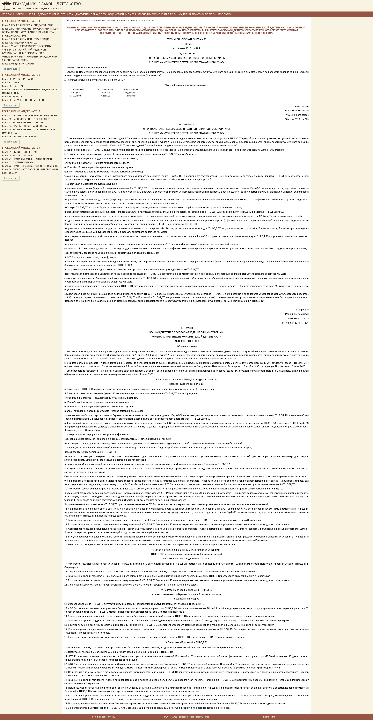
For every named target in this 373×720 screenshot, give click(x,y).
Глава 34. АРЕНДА (12, 96)
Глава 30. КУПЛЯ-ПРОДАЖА (17, 79)
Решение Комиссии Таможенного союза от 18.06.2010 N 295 (125, 20)
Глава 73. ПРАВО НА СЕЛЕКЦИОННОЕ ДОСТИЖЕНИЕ (31, 166)
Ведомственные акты (122, 14)
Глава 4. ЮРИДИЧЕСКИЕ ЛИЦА (19, 42)
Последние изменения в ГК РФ (157, 14)
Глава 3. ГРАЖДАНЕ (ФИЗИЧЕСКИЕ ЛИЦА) (25, 39)
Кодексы (8, 14)
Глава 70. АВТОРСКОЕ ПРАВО (18, 155)
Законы (21, 14)
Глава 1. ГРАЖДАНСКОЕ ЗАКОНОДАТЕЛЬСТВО (27, 25)
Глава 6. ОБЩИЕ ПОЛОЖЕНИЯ (18, 63)
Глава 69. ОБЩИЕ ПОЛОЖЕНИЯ (19, 152)
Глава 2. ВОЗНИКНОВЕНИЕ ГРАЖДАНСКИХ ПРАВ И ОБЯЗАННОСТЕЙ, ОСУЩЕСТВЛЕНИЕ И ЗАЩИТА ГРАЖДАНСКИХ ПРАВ (30, 32)
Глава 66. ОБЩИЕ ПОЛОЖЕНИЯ (19, 136)
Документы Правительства (55, 14)
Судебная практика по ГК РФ (197, 14)
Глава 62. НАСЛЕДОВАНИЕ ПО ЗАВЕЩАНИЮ (26, 119)
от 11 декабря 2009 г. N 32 (108, 145)
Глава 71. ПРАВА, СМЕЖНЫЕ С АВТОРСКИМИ (27, 159)
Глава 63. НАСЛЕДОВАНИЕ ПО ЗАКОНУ (23, 122)
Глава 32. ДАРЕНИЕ (12, 86)
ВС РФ (31, 14)
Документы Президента (90, 14)
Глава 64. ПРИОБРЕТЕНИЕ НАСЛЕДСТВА (24, 126)
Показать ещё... (10, 69)
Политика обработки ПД (104, 717)
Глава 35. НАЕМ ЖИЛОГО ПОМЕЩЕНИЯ (23, 100)
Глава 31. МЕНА (10, 82)
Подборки (225, 14)
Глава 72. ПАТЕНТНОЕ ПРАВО (18, 162)
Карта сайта (269, 717)
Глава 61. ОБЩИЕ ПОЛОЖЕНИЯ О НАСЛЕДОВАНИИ (30, 115)
